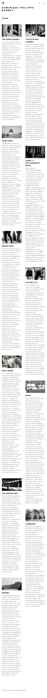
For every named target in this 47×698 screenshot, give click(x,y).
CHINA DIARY (7, 141)
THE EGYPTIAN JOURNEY (31, 40)
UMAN (28, 395)
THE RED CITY (31, 282)
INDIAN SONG (8, 246)
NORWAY (6, 593)
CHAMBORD (30, 524)
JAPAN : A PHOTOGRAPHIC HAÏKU (32, 163)
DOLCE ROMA (7, 370)
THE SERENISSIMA (10, 493)
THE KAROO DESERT (11, 39)
